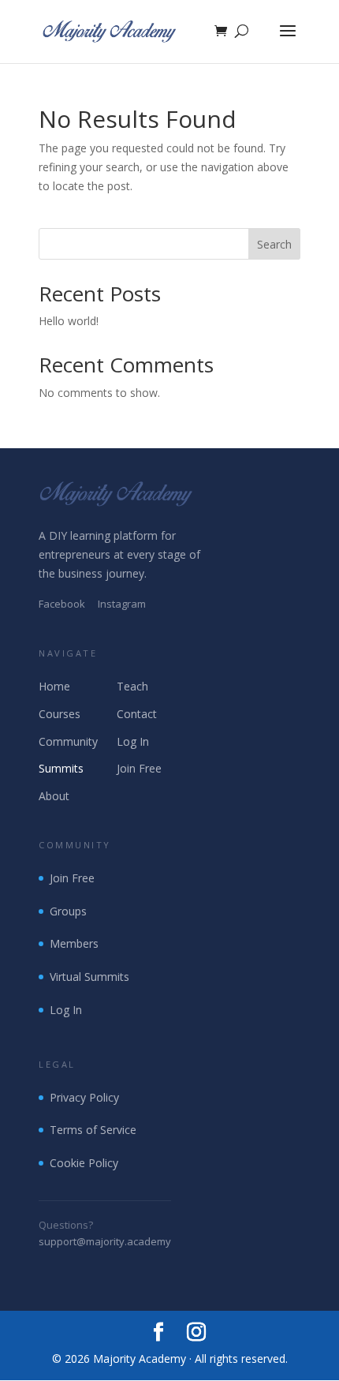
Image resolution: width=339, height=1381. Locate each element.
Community (68, 741)
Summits (61, 768)
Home (54, 686)
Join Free (139, 768)
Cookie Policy (84, 1162)
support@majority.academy (105, 1241)
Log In (133, 741)
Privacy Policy (84, 1097)
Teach (132, 686)
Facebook (62, 604)
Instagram (122, 604)
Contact (137, 713)
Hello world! (69, 320)
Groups (68, 911)
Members (74, 943)
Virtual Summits (89, 976)
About (54, 795)
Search (274, 244)
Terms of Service (93, 1129)
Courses (59, 713)
